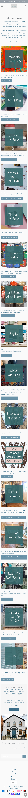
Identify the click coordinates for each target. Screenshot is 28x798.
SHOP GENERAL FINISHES (8, 276)
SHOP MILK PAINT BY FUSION (9, 237)
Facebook (14, 777)
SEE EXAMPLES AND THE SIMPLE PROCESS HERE (14, 557)
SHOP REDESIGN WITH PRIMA (9, 398)
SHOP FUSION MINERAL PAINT (9, 119)
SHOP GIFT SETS (6, 80)
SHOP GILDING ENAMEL (8, 316)
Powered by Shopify (14, 788)
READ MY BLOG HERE (7, 679)
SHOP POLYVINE (6, 355)
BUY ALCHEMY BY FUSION (8, 159)
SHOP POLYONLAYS (7, 476)
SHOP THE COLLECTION (8, 638)
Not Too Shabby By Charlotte (16, 786)
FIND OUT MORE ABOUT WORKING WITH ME (13, 517)
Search (14, 769)
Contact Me (14, 774)
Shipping (14, 772)
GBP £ (13, 783)
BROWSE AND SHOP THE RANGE (10, 437)
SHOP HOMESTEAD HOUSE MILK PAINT (11, 198)
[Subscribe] (24, 756)
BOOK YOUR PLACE (7, 599)
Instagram (14, 779)
